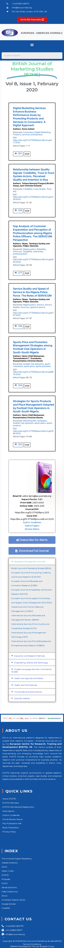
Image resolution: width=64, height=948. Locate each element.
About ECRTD (9, 798)
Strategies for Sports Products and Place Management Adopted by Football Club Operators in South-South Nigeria (33, 406)
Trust (49, 189)
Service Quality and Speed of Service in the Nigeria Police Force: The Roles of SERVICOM (32, 292)
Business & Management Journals (29, 561)
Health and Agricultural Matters (28, 678)
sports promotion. (43, 366)
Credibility (27, 189)
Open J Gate (8, 871)
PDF (27, 154)
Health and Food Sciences (25, 685)
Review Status (32, 529)
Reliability (41, 249)
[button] (32, 44)
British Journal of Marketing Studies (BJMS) (31, 568)
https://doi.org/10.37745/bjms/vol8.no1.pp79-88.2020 (33, 432)
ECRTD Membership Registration (18, 807)
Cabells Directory (10, 862)
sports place (40, 423)
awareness (38, 251)
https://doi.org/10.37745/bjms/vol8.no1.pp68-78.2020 (33, 373)
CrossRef (6, 908)
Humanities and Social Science (28, 692)
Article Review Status (12, 819)
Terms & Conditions (32, 944)
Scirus (4, 895)
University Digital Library (13, 900)
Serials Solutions (9, 887)
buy (14, 191)
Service (40, 304)
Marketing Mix (29, 420)
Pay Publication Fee (11, 823)
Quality (42, 189)
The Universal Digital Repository (17, 858)
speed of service (37, 307)
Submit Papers (32, 525)
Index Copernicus (10, 891)
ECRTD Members (10, 803)
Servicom (17, 251)
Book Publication (10, 827)
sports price (29, 366)
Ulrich (4, 867)
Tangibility (27, 251)
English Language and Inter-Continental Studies (31, 670)
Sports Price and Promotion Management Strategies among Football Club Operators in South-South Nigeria (32, 347)
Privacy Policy (9, 831)
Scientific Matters (22, 698)
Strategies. (42, 420)
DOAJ (5, 883)
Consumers (28, 132)
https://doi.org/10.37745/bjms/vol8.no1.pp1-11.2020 (33, 141)
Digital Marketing (42, 132)
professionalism (20, 254)
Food (35, 189)
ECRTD (5, 875)
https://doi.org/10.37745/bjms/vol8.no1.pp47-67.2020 (33, 314)
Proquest (6, 879)
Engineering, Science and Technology (31, 662)
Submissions (8, 811)
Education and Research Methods (29, 656)
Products (17, 134)
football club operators (33, 364)
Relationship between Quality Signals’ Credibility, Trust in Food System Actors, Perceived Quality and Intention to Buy (33, 174)
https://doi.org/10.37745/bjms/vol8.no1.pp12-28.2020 (33, 198)
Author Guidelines (32, 522)
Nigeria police (29, 249)
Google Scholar (9, 904)
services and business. (32, 134)
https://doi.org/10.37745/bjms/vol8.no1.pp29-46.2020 (33, 260)
